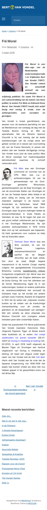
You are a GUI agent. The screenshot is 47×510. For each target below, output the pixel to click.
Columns (12, 31)
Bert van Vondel (34, 388)
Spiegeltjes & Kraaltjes (12, 454)
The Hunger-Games (11, 478)
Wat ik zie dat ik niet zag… (14, 421)
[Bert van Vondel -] (23, 7)
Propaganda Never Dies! (13, 468)
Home (4, 31)
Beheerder (12, 47)
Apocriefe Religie (10, 449)
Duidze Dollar (8, 435)
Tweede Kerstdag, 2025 (13, 459)
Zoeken (41, 20)
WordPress (26, 500)
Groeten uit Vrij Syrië (12, 473)
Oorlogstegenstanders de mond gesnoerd (15, 390)
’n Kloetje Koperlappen (12, 430)
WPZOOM (32, 503)
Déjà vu (5, 482)
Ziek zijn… (6, 416)
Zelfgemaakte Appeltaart (14, 440)
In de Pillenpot (8, 425)
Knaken (5, 444)
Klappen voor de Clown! (13, 463)
